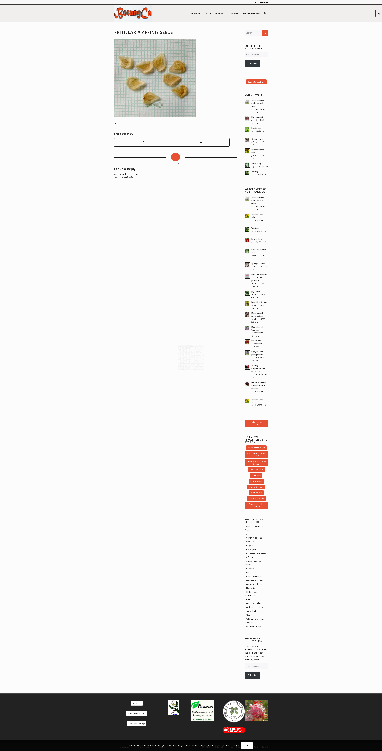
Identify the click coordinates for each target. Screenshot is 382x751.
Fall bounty (256, 340)
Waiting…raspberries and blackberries (258, 368)
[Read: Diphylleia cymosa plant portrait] (247, 353)
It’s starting (256, 128)
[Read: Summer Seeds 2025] (247, 400)
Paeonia (249, 599)
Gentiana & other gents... (256, 553)
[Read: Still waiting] (247, 165)
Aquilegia (250, 534)
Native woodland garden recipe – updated (258, 385)
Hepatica (250, 568)
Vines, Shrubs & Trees (255, 611)
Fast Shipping (251, 549)
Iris (247, 572)
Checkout (264, 2)
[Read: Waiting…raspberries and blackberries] (247, 367)
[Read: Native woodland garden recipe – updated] (247, 383)
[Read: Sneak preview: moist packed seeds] (247, 101)
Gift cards (250, 557)
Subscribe (252, 63)
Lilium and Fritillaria (254, 576)
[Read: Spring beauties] (247, 265)
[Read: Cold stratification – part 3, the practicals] (247, 276)
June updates (256, 239)
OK (247, 745)
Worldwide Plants (253, 626)
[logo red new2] (133, 13)
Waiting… (255, 171)
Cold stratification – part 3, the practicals (259, 277)
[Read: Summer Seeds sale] (247, 151)
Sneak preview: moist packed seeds (257, 103)
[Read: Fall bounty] (247, 342)
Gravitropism (257, 139)
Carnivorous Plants (254, 538)
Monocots (250, 588)
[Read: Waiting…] (247, 172)
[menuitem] (255, 2)
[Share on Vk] (200, 142)
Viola (248, 615)
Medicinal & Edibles (254, 580)
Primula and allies (253, 603)
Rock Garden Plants (254, 607)
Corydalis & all (252, 545)
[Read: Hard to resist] (247, 118)
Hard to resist (257, 117)
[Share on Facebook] (143, 142)
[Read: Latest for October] (247, 303)
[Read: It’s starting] (247, 129)
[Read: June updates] (247, 240)
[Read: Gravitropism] (247, 140)
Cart (255, 2)
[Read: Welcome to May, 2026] (247, 251)
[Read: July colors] (247, 293)
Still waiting (256, 163)
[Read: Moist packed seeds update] (247, 314)
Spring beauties (258, 263)
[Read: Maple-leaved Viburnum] (247, 328)
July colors (255, 291)
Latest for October (259, 302)
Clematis (250, 541)
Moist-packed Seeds (254, 584)
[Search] (265, 13)
